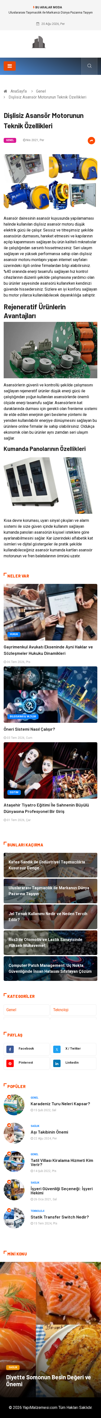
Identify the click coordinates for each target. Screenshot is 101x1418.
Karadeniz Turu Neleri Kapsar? (60, 1103)
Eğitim (14, 792)
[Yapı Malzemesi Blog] (50, 42)
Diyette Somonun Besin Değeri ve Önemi (48, 1380)
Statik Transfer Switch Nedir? (60, 1217)
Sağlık (35, 1126)
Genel (41, 91)
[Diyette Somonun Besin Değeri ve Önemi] (50, 1329)
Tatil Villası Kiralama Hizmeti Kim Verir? (62, 1162)
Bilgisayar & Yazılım (23, 716)
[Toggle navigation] (10, 66)
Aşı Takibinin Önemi (49, 1132)
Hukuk (14, 634)
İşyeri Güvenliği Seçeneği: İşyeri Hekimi (62, 1190)
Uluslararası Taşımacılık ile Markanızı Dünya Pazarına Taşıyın (51, 12)
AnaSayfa (19, 91)
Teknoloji (60, 1009)
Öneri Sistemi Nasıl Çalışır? (29, 729)
